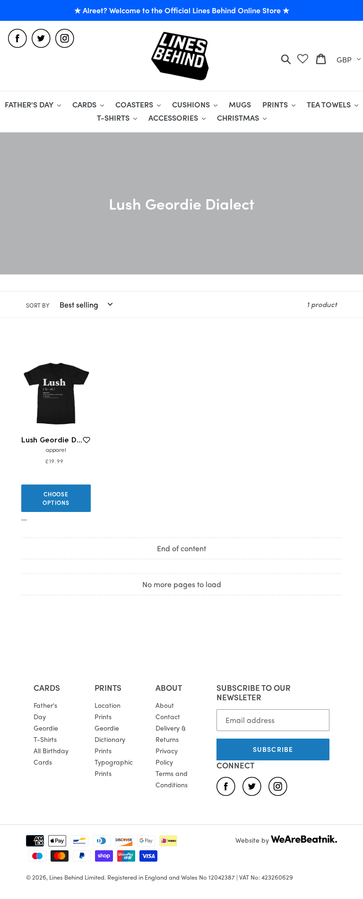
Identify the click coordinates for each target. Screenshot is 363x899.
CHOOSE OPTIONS (56, 498)
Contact (168, 716)
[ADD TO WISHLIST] (86, 440)
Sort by (37, 305)
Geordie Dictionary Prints (110, 739)
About (165, 705)
